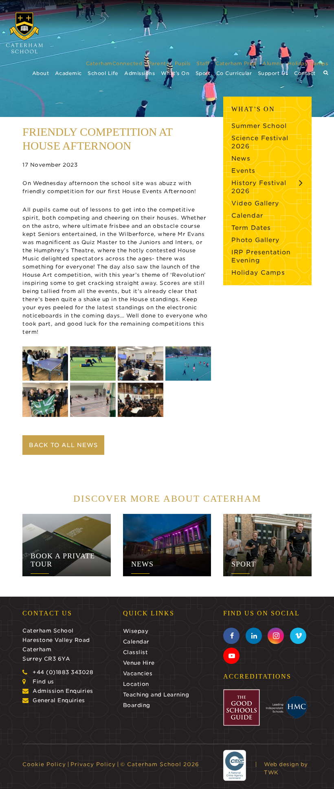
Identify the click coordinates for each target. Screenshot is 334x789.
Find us (43, 682)
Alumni (271, 63)
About (40, 73)
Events (243, 170)
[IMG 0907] (188, 363)
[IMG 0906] (45, 400)
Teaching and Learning (156, 695)
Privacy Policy (93, 764)
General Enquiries (59, 700)
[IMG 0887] (140, 400)
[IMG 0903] (45, 363)
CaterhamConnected (114, 63)
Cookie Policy (44, 764)
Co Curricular (234, 73)
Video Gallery (255, 203)
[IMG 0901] (93, 363)
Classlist (135, 652)
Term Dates (251, 227)
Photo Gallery (255, 240)
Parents (158, 63)
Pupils (183, 63)
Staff (203, 63)
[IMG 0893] (93, 400)
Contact (305, 73)
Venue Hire (139, 663)
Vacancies (138, 673)
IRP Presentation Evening (261, 256)
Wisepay (136, 631)
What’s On (175, 73)
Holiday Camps (308, 63)
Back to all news (63, 445)
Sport (203, 73)
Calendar (247, 215)
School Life (103, 73)
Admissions (139, 73)
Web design (281, 764)
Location (136, 684)
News (240, 158)
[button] (325, 72)
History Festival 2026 (258, 187)
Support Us (273, 73)
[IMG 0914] (140, 363)
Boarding (136, 705)
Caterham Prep (236, 63)
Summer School (259, 126)
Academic (68, 73)
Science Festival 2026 (259, 142)
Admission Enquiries (63, 691)
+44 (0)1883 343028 (63, 672)
